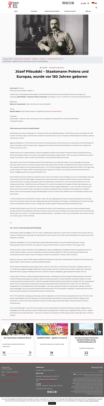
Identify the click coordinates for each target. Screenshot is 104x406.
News (16, 11)
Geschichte (14, 344)
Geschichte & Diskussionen (56, 67)
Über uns (88, 11)
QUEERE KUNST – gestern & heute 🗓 (52, 338)
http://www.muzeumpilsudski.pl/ (52, 111)
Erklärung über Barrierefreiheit (10, 381)
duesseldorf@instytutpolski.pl (13, 375)
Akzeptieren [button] (52, 403)
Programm (34, 11)
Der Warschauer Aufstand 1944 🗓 (17, 338)
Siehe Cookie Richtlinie (92, 401)
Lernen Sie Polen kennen (52, 11)
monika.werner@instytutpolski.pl (48, 381)
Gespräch (57, 344)
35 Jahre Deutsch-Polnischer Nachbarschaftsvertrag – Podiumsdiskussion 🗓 (86, 340)
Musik (62, 344)
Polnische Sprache (70, 11)
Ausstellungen (6, 344)
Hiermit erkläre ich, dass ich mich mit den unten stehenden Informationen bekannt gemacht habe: (89, 375)
